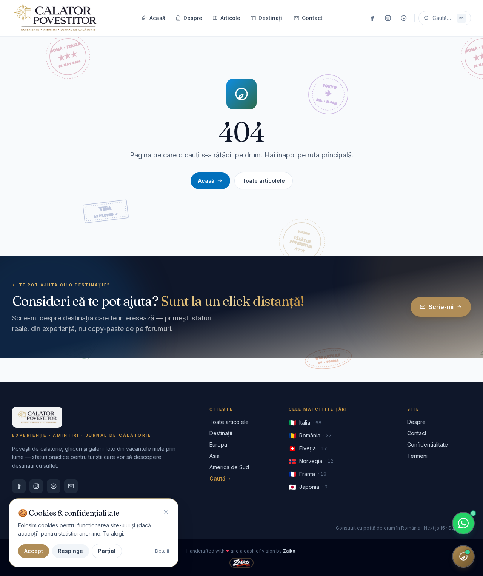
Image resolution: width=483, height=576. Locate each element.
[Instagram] (388, 18)
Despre (192, 18)
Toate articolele (263, 180)
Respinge (70, 551)
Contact (312, 18)
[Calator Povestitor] (55, 18)
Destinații (271, 18)
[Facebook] (372, 18)
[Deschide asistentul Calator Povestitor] (463, 556)
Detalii (162, 551)
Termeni (417, 456)
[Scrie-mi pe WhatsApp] (463, 523)
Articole (230, 18)
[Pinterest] (404, 18)
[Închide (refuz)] (166, 512)
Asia (214, 456)
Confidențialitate (427, 444)
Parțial (106, 551)
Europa (218, 444)
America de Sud (229, 467)
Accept (33, 551)
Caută (217, 478)
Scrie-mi (441, 307)
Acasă (157, 18)
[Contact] (71, 486)
